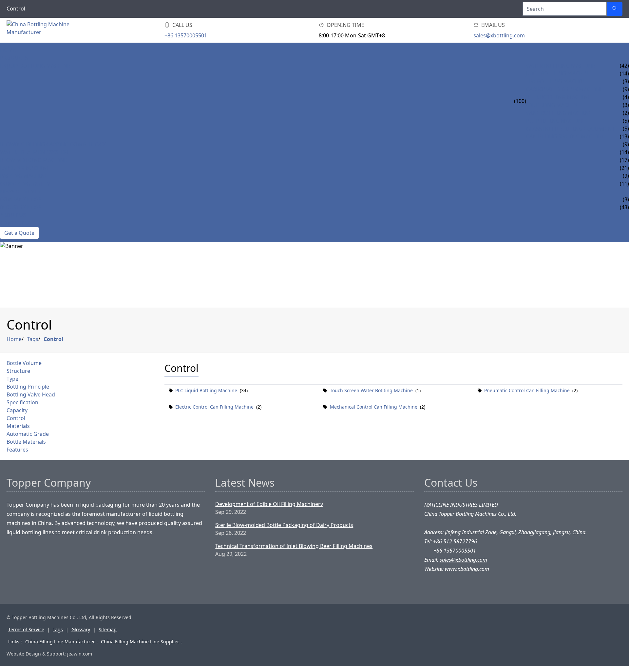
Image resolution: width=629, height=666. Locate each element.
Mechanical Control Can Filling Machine (373, 407)
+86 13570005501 (185, 35)
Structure (18, 370)
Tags (32, 339)
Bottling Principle (28, 386)
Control (53, 339)
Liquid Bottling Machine (35, 65)
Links (13, 641)
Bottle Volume (24, 363)
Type (12, 378)
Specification (22, 402)
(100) (520, 101)
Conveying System (25, 183)
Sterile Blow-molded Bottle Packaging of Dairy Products (284, 525)
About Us (13, 215)
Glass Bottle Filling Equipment (570, 128)
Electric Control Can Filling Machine (214, 407)
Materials (18, 426)
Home (8, 49)
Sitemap (108, 629)
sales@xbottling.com (499, 35)
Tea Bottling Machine (556, 81)
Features (17, 449)
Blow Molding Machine (33, 160)
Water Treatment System (34, 152)
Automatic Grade (28, 433)
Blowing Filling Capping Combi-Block (53, 144)
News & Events (20, 191)
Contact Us (16, 223)
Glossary (80, 629)
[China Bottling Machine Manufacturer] (46, 30)
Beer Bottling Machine (558, 97)
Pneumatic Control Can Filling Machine (527, 390)
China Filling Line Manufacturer (60, 641)
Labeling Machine (24, 168)
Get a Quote (19, 232)
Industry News (21, 207)
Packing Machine (24, 175)
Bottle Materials (26, 441)
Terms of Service (26, 629)
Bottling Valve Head (31, 394)
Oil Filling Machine (553, 105)
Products (14, 57)
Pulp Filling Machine (555, 120)
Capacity (17, 410)
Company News (21, 199)
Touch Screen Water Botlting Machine (371, 390)
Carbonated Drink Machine (564, 89)
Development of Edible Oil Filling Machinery (269, 504)
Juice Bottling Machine (558, 73)
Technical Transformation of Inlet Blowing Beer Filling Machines (293, 546)
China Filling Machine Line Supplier (140, 641)
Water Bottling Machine (560, 65)
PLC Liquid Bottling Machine (206, 390)
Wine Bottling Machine (559, 112)
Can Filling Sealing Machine (565, 136)
